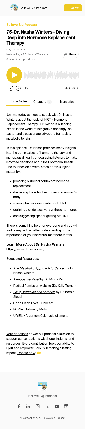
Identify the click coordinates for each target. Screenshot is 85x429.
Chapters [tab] (41, 101)
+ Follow (73, 7)
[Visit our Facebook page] (19, 406)
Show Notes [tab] (18, 101)
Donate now (26, 353)
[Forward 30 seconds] (18, 88)
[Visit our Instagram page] (38, 406)
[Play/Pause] (14, 75)
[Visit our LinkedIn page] (28, 406)
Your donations (17, 334)
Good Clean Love (25, 303)
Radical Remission (26, 286)
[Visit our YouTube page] (57, 406)
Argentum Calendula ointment (47, 316)
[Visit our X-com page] (47, 406)
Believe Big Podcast (33, 7)
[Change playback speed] (26, 88)
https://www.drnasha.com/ (25, 249)
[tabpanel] (42, 235)
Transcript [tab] (67, 101)
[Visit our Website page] (66, 406)
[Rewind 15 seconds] (11, 88)
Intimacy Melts (36, 309)
